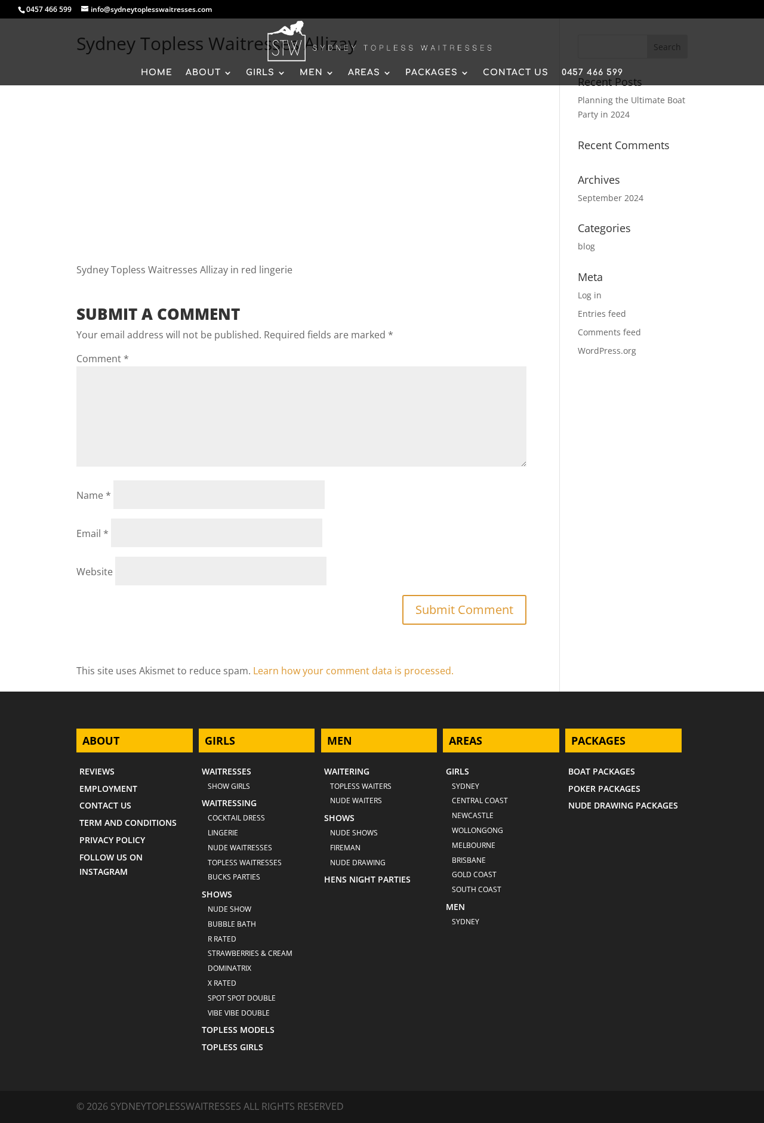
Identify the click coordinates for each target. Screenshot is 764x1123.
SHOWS (217, 894)
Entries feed (602, 313)
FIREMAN (345, 848)
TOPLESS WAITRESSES (245, 862)
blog (586, 246)
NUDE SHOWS (354, 833)
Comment (102, 358)
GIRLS (260, 73)
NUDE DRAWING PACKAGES (623, 805)
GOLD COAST (474, 874)
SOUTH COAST (476, 889)
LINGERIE (223, 833)
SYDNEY (465, 922)
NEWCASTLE (473, 815)
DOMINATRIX (229, 968)
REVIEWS (97, 771)
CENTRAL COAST (480, 800)
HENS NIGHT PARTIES (367, 879)
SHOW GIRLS (229, 786)
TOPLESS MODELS (238, 1029)
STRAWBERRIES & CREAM (250, 953)
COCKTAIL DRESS (236, 818)
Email (92, 533)
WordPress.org (607, 350)
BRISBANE (469, 860)
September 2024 (610, 197)
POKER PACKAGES (604, 788)
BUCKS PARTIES (234, 877)
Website (94, 571)
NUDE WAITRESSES (240, 848)
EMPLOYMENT (108, 788)
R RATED (222, 939)
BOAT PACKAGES (601, 771)
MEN (311, 73)
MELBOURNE (473, 845)
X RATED (222, 983)
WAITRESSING (229, 803)
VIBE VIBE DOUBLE (239, 1013)
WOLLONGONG (477, 830)
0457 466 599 (49, 9)
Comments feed (609, 332)
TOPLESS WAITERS (361, 786)
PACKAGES (431, 73)
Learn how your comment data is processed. (353, 670)
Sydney (465, 786)
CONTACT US (516, 73)
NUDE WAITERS (356, 800)
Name (93, 495)
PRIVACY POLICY (112, 840)
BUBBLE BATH (232, 924)
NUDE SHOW (229, 909)
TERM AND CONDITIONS (128, 822)
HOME (156, 73)
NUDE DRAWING (358, 862)
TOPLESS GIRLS (232, 1047)
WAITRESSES (226, 771)
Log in (590, 295)
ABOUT (203, 73)
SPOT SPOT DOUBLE (242, 998)
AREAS (364, 73)
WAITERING (346, 771)
